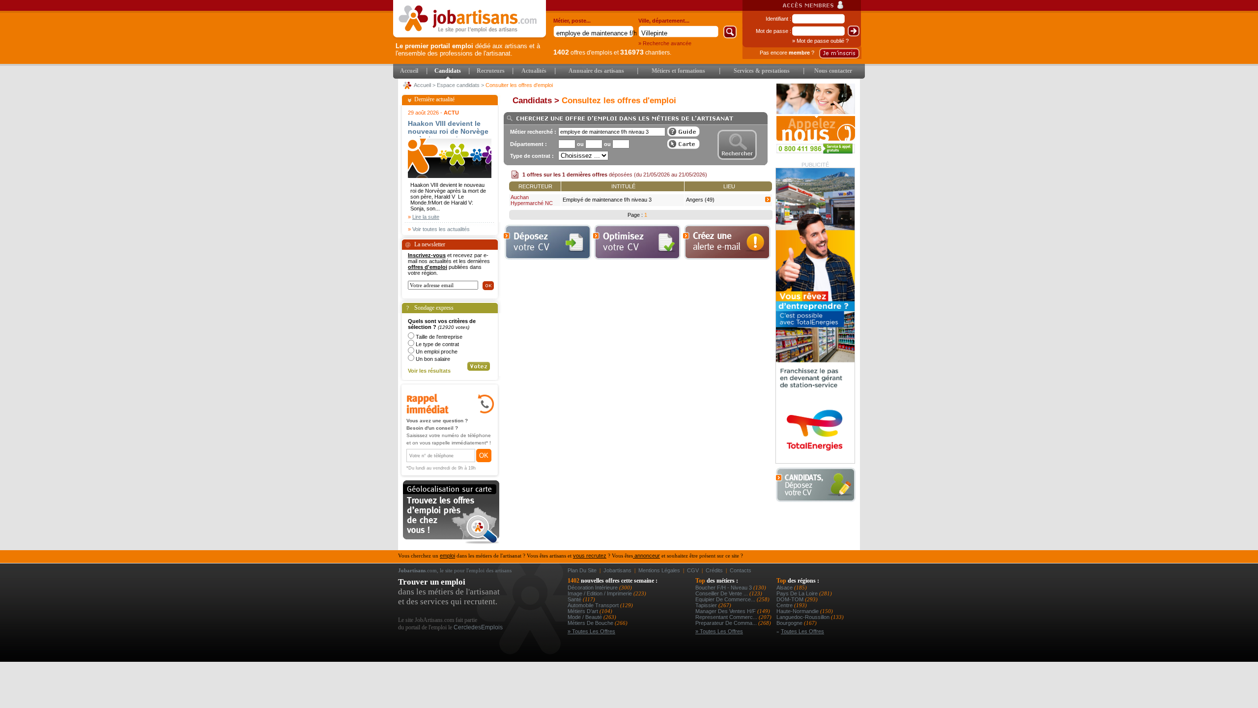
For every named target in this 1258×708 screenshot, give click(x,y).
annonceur (646, 556)
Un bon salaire (433, 359)
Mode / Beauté (585, 617)
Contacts (740, 570)
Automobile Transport (594, 605)
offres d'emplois (582, 52)
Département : (528, 144)
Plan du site (582, 570)
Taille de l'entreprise (439, 337)
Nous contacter (833, 70)
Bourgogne (790, 623)
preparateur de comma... (726, 623)
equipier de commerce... (726, 599)
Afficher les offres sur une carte (683, 144)
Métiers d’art (584, 611)
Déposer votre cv (547, 242)
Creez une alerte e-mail (727, 242)
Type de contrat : (532, 156)
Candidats (447, 70)
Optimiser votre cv (636, 242)
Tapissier (706, 605)
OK (483, 455)
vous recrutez (589, 556)
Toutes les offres (802, 631)
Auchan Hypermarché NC (532, 200)
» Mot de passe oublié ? (820, 41)
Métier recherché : (533, 132)
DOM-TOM (790, 599)
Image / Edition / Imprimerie (600, 593)
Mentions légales (659, 570)
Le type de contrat (437, 344)
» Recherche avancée (664, 43)
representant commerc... (727, 617)
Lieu (729, 186)
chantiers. (645, 52)
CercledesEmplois (478, 627)
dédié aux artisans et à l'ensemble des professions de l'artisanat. (468, 49)
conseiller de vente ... (722, 593)
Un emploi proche (436, 351)
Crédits (714, 570)
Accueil (409, 70)
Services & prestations (762, 70)
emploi (447, 556)
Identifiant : (778, 19)
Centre (785, 605)
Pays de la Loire (797, 593)
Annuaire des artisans (596, 70)
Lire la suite (425, 217)
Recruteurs (491, 70)
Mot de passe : (773, 31)
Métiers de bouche (591, 623)
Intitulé (623, 186)
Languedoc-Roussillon (803, 617)
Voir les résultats (429, 371)
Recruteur (535, 186)
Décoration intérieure (593, 587)
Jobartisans (617, 570)
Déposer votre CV (818, 485)
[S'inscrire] (839, 53)
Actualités (533, 70)
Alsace (785, 587)
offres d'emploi (427, 267)
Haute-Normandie (798, 611)
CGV (693, 570)
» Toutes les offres (591, 631)
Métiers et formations (678, 70)
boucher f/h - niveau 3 (724, 587)
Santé (575, 599)
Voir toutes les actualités (441, 229)
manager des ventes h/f (726, 611)
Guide (683, 131)
